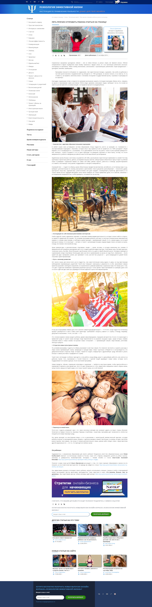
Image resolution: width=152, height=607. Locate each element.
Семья (30, 81)
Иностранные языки (35, 108)
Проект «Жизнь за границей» (34, 104)
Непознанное (33, 97)
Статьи (30, 18)
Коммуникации (33, 44)
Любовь (31, 51)
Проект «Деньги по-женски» (35, 77)
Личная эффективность (36, 41)
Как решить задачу (35, 22)
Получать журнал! (101, 514)
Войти (100, 2)
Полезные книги (34, 91)
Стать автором (33, 155)
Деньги (31, 73)
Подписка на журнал (35, 130)
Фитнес (31, 60)
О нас (29, 160)
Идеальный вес (33, 63)
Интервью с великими (36, 28)
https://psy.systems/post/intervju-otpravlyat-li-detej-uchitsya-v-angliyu (78, 459)
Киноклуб (31, 94)
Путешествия (33, 112)
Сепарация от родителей (37, 84)
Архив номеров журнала (36, 140)
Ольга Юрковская (60, 540)
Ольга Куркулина (60, 572)
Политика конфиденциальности (45, 602)
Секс (30, 54)
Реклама (30, 145)
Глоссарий (31, 165)
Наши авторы (32, 150)
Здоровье (31, 57)
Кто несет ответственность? (62, 538)
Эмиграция (32, 115)
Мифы (30, 124)
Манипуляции (33, 47)
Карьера (31, 38)
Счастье (31, 32)
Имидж (31, 66)
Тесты (29, 135)
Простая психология (35, 25)
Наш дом (31, 121)
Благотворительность (36, 118)
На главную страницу (57, 17)
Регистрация (109, 2)
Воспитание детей (34, 87)
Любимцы (32, 100)
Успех (30, 35)
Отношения (32, 70)
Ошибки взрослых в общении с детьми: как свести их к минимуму (113, 539)
